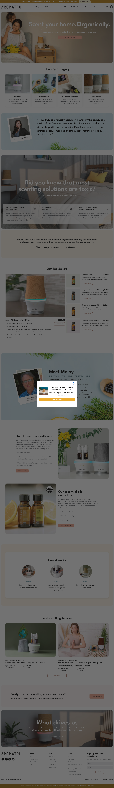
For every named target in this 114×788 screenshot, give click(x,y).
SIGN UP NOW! (57, 399)
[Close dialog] (74, 383)
